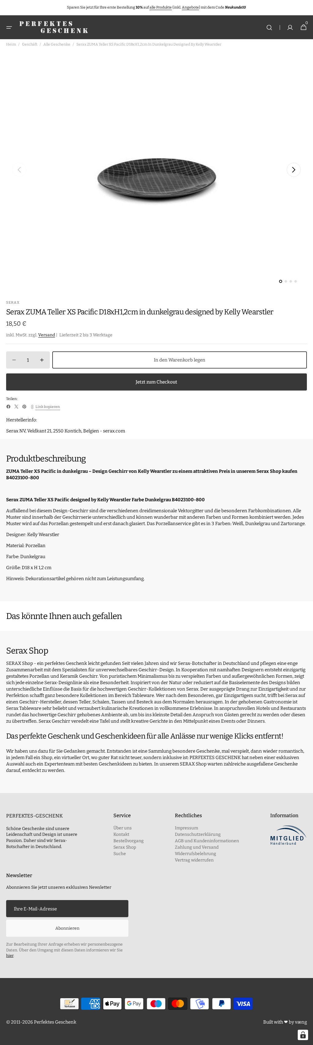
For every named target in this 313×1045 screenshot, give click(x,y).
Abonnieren (67, 928)
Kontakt (121, 834)
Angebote (190, 7)
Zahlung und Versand (197, 847)
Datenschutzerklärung (198, 834)
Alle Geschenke (56, 44)
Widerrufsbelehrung (195, 853)
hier (9, 955)
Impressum (186, 828)
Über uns (122, 828)
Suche (119, 853)
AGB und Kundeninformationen (207, 840)
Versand (46, 335)
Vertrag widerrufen (194, 860)
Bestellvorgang (128, 840)
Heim (11, 44)
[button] (9, 27)
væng (301, 1022)
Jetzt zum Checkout (156, 382)
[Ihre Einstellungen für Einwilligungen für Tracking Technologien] (303, 1035)
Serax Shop (124, 847)
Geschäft (29, 44)
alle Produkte (160, 7)
